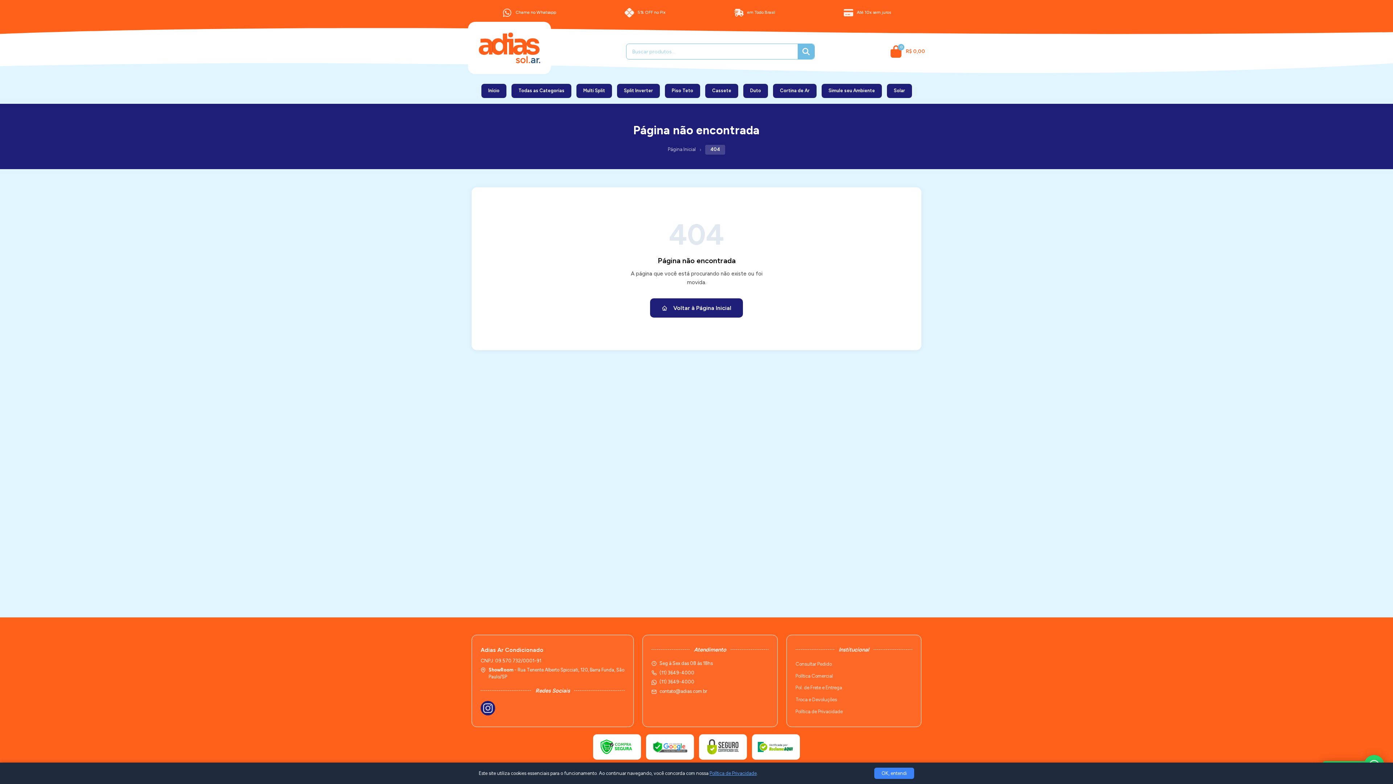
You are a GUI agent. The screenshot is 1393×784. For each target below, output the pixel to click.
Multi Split (594, 90)
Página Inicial (682, 149)
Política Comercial (814, 676)
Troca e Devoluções (816, 699)
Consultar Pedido (814, 664)
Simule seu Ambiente (852, 90)
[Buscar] (806, 51)
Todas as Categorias (541, 90)
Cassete (721, 90)
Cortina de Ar (795, 90)
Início (494, 90)
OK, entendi (894, 773)
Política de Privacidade (819, 711)
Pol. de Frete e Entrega (819, 687)
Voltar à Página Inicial (702, 308)
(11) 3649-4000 (676, 682)
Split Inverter (638, 90)
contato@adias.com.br (683, 691)
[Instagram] (488, 708)
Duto (755, 90)
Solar (899, 90)
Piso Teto (682, 90)
